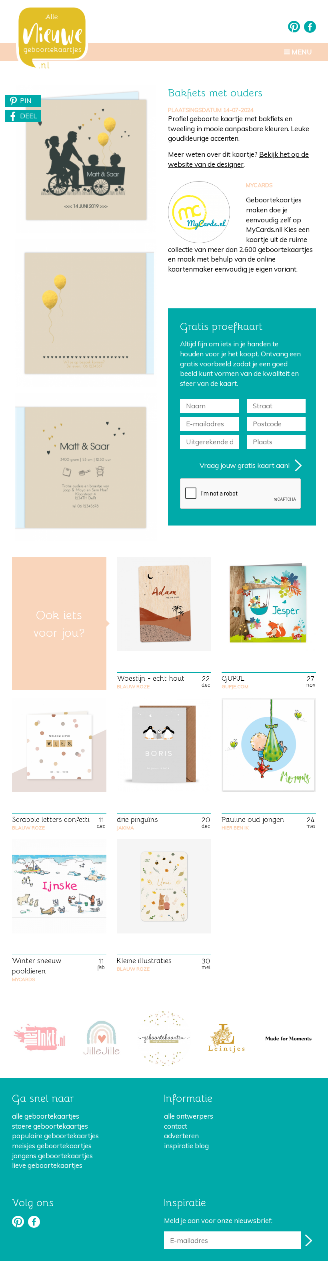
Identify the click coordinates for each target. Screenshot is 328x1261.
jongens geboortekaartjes (52, 1155)
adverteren (181, 1135)
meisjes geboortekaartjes (52, 1145)
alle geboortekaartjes (45, 1116)
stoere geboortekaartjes (50, 1126)
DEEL (28, 116)
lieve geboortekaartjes (47, 1165)
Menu (301, 52)
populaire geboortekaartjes (55, 1135)
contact (175, 1126)
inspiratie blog (186, 1145)
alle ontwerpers (188, 1116)
